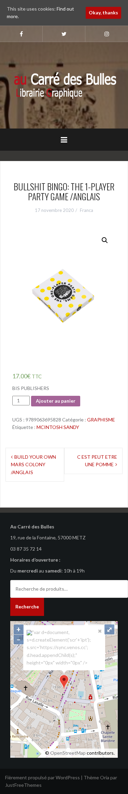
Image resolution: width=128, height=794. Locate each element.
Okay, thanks (103, 12)
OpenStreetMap (68, 753)
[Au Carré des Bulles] (64, 85)
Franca (86, 210)
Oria (104, 777)
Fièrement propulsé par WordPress (42, 777)
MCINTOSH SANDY (58, 427)
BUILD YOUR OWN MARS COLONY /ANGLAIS (33, 464)
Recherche (27, 606)
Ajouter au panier (55, 401)
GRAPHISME (101, 419)
